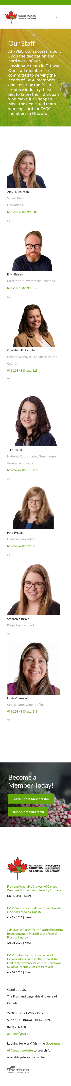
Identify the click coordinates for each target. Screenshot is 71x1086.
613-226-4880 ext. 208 (22, 212)
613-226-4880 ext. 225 (22, 370)
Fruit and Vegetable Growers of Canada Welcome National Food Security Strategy (34, 888)
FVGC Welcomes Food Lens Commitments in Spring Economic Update (34, 910)
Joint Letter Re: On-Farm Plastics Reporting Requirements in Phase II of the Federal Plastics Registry (35, 933)
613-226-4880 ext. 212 (22, 288)
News (27, 895)
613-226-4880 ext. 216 (22, 470)
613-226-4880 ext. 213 (22, 546)
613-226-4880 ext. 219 (22, 711)
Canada (16, 1050)
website (27, 1050)
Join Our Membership (28, 812)
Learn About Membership (31, 799)
